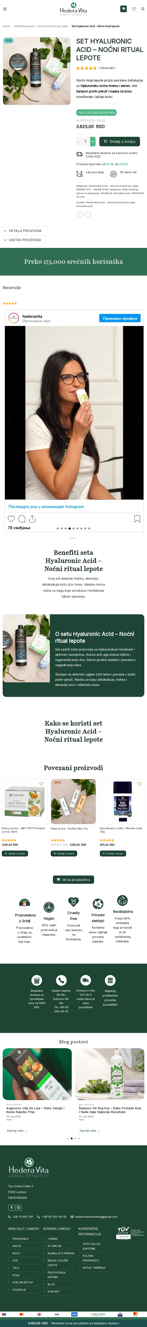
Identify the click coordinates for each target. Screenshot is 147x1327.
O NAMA (53, 1237)
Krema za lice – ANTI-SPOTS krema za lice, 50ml (23, 828)
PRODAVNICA (21, 1237)
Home (6, 26)
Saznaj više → (22, 1129)
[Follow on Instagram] (18, 1206)
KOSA (16, 1273)
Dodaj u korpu (123, 141)
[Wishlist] (134, 9)
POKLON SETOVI (23, 1280)
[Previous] (9, 420)
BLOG (51, 1282)
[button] (5, 8)
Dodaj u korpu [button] (17, 852)
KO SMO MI (54, 1244)
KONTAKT (54, 1290)
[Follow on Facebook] (11, 1206)
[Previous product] (88, 214)
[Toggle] (5, 231)
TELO (16, 1266)
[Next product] (80, 214)
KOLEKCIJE (106, 193)
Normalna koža (122, 193)
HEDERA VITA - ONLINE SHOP (92, 189)
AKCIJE (17, 1244)
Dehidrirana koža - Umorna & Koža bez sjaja (41, 26)
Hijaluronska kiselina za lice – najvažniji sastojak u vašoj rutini (42, 1108)
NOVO (16, 1251)
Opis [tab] (72, 540)
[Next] (138, 420)
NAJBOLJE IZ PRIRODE (61, 1251)
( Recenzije (105, 68)
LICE (15, 1259)
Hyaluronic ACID (118, 189)
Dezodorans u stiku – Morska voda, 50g (121, 828)
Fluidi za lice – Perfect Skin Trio (69, 826)
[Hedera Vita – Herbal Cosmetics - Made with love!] (73, 9)
